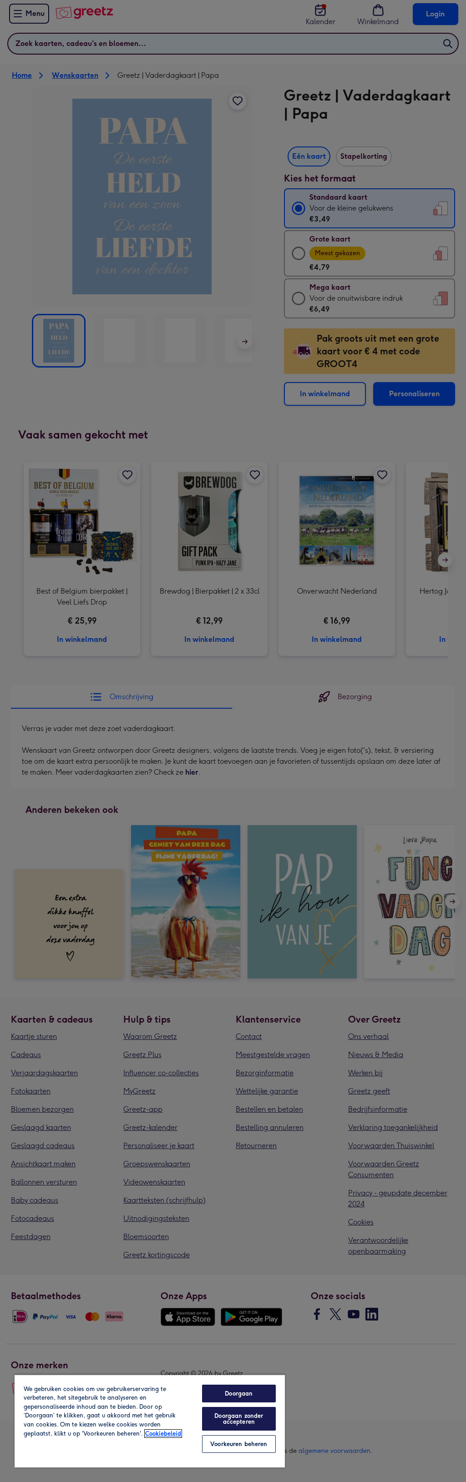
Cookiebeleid (163, 1433)
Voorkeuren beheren (238, 1444)
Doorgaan (239, 1393)
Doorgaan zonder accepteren (238, 1418)
